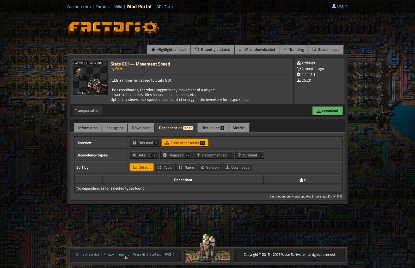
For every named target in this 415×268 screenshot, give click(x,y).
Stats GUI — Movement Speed (140, 63)
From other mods (187, 143)
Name (188, 167)
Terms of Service (87, 254)
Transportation (87, 110)
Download (329, 111)
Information (88, 128)
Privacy (109, 254)
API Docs (164, 7)
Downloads (141, 128)
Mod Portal (139, 6)
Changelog (114, 128)
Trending (296, 49)
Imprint (123, 254)
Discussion (212, 128)
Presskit (139, 254)
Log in (342, 6)
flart (118, 68)
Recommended (215, 155)
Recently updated (215, 49)
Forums (103, 7)
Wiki (118, 7)
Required (178, 155)
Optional (251, 155)
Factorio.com (79, 7)
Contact (155, 254)
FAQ (168, 254)
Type (167, 167)
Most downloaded (259, 49)
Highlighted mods (171, 49)
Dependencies (175, 128)
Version (212, 167)
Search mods (328, 49)
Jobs (125, 257)
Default (146, 155)
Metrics (239, 128)
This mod (147, 143)
